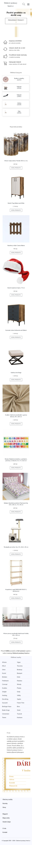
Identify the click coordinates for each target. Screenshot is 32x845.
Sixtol (18, 710)
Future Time (20, 703)
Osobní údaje (7, 822)
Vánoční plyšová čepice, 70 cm (16, 288)
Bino (18, 706)
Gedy (18, 691)
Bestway (19, 669)
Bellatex (4, 677)
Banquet (19, 673)
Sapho (19, 699)
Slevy (4, 807)
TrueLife (19, 714)
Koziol (4, 673)
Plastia (19, 688)
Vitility (19, 695)
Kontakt (5, 832)
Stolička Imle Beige (16, 372)
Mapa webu (6, 818)
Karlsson (19, 717)
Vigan (19, 662)
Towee (4, 717)
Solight (4, 691)
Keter (18, 677)
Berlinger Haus (6, 706)
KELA (4, 666)
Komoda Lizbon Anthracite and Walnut (16, 330)
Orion (3, 669)
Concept (4, 684)
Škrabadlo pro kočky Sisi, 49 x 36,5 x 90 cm (16, 547)
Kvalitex (4, 688)
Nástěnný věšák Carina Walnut (16, 245)
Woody (19, 684)
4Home (4, 662)
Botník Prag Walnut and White (16, 203)
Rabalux (19, 680)
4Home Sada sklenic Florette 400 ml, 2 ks (16, 160)
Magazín (5, 814)
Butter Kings (6, 710)
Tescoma (19, 666)
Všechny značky (7, 799)
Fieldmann (5, 680)
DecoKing (5, 699)
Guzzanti (5, 703)
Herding (4, 695)
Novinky (5, 803)
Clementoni (5, 714)
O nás (4, 828)
